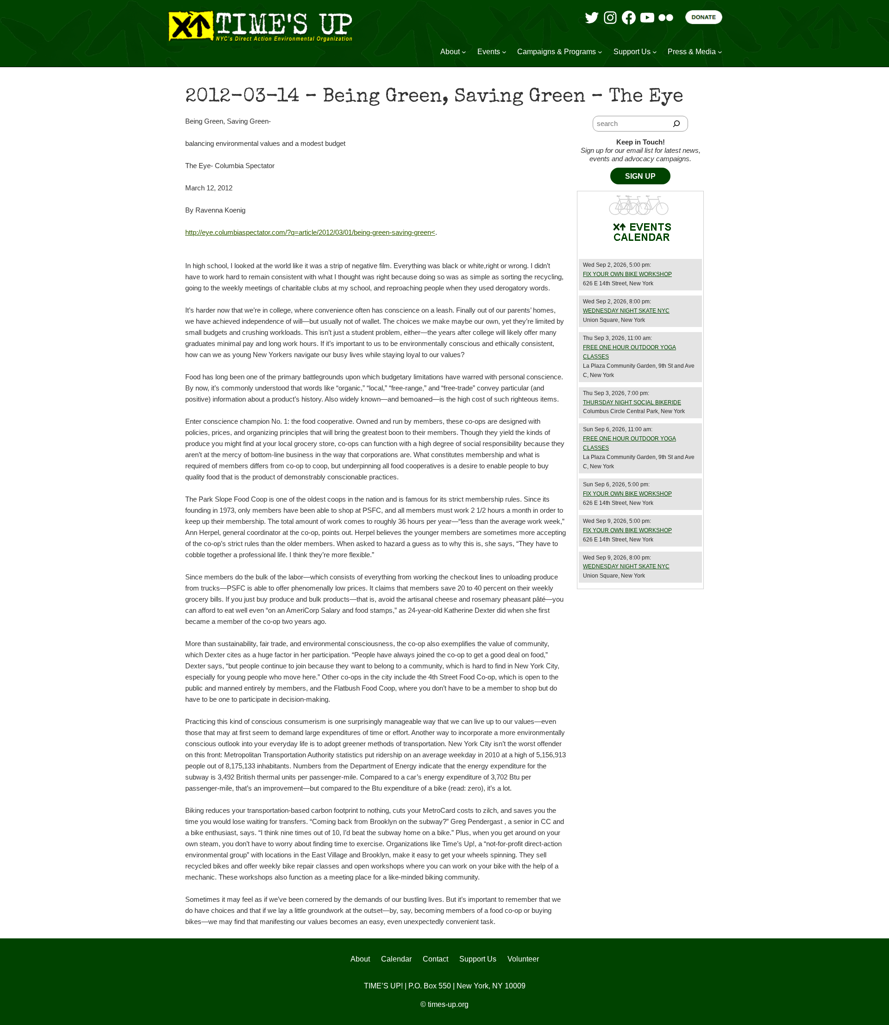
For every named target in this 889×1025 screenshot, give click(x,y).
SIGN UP (640, 176)
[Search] (677, 123)
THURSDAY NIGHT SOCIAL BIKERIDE (632, 402)
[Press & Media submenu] (720, 52)
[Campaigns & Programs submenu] (600, 52)
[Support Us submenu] (654, 52)
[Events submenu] (504, 52)
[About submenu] (464, 52)
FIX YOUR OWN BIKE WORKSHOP (627, 274)
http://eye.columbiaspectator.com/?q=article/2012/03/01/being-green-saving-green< (310, 232)
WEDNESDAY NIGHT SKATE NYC (626, 311)
